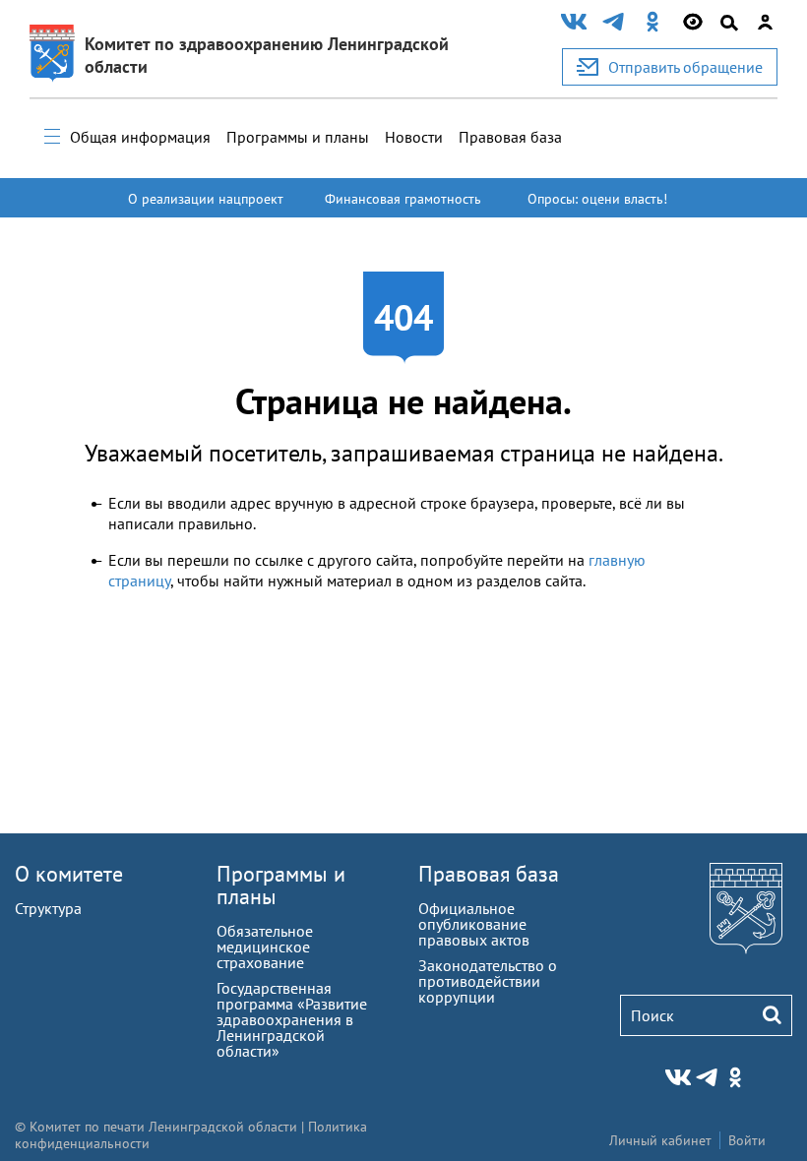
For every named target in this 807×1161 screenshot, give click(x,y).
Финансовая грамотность (403, 199)
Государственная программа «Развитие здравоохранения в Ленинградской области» (292, 1019)
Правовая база (510, 137)
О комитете (69, 873)
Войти (747, 1140)
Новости (414, 137)
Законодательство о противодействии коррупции (487, 981)
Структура (48, 908)
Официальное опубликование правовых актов (473, 923)
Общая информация (140, 137)
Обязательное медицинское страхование (265, 946)
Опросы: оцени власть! (597, 199)
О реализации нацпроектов (205, 207)
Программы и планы (297, 137)
